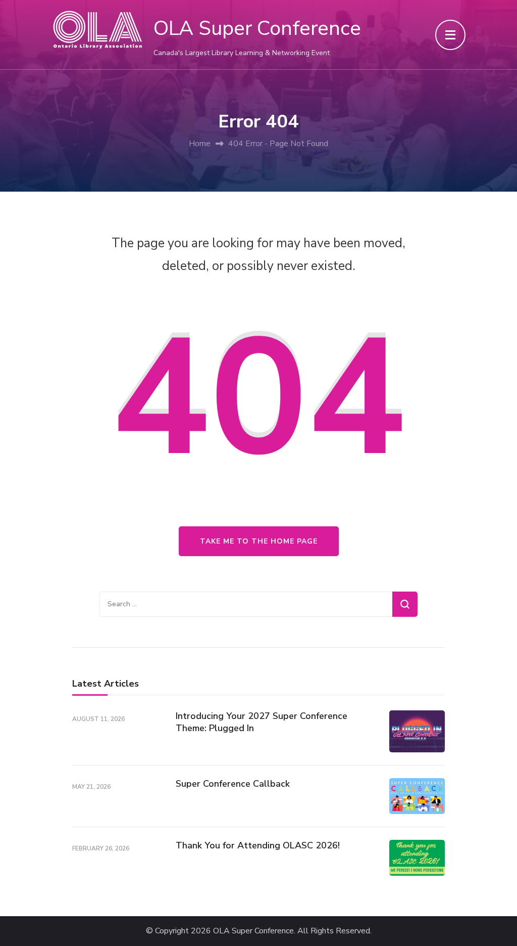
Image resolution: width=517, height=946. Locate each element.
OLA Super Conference (257, 28)
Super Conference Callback (233, 784)
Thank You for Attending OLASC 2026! (258, 845)
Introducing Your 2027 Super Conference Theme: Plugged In (261, 722)
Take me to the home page (259, 541)
